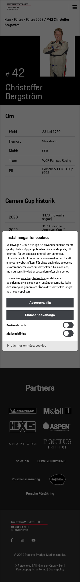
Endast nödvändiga (40, 315)
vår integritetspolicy (33, 278)
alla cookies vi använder (38, 282)
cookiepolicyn (21, 291)
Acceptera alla (40, 302)
